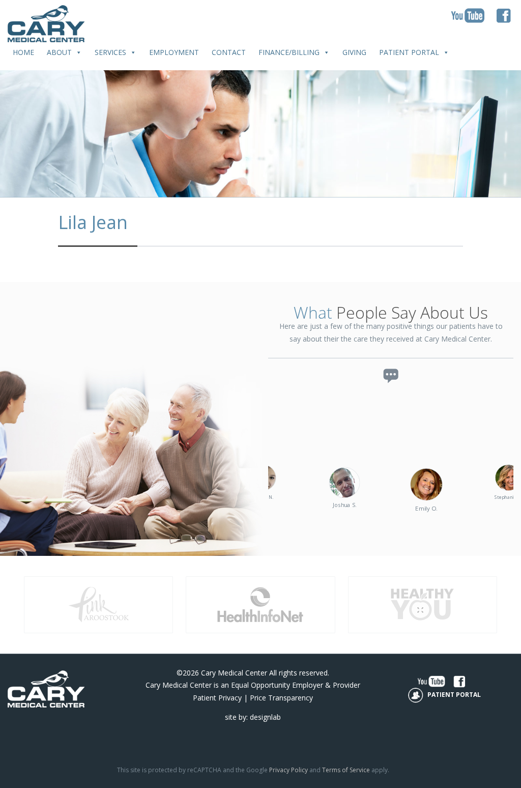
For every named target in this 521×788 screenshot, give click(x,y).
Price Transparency (281, 697)
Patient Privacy (217, 697)
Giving (354, 52)
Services (110, 52)
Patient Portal (409, 52)
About (59, 52)
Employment (174, 52)
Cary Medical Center (234, 673)
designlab (265, 717)
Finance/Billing (289, 52)
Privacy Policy (288, 770)
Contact (229, 52)
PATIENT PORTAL (453, 694)
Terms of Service (346, 770)
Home (23, 52)
